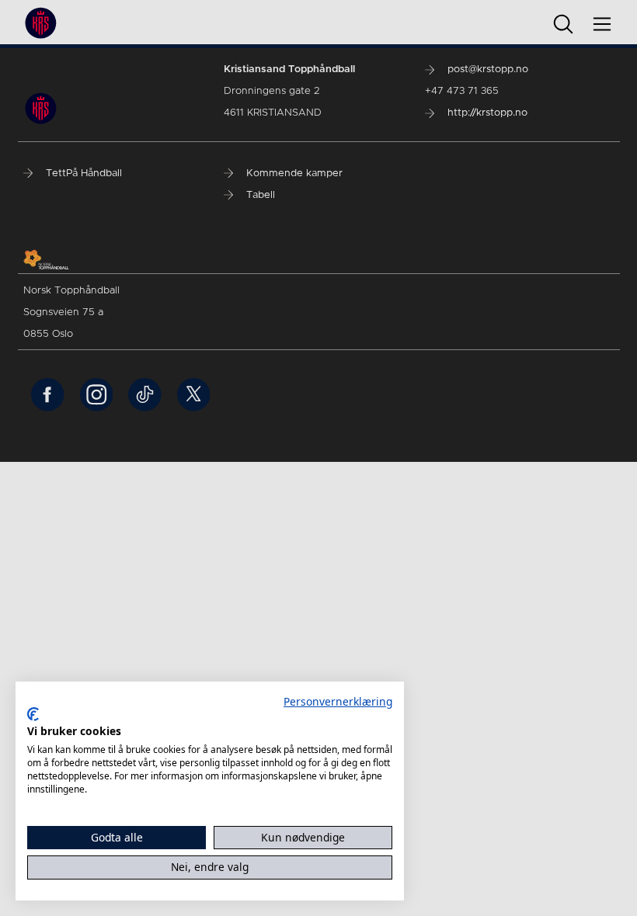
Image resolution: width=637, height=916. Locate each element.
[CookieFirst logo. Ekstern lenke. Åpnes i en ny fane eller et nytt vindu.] (33, 714)
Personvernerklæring (338, 701)
